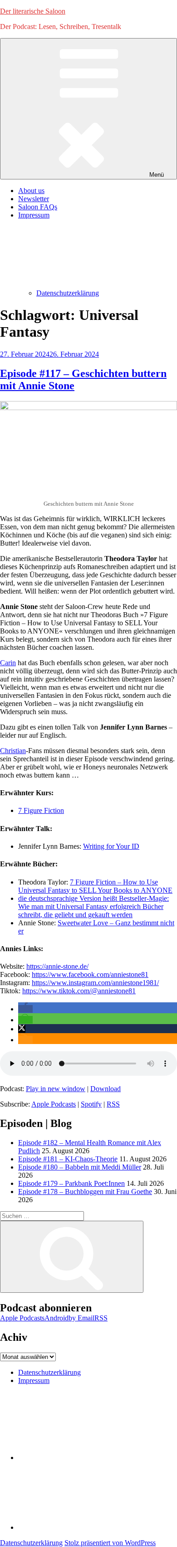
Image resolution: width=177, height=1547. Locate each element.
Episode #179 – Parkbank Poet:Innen (71, 1183)
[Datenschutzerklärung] (86, 1457)
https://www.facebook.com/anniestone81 (90, 974)
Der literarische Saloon (32, 11)
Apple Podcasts (53, 1104)
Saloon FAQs (37, 207)
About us (31, 190)
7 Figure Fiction (41, 810)
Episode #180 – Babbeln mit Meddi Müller (79, 1167)
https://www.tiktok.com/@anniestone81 (79, 991)
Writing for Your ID (111, 846)
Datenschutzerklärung (67, 293)
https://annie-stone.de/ (57, 966)
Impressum (33, 1380)
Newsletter (33, 199)
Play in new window (55, 1089)
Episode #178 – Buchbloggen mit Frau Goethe (85, 1191)
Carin (8, 663)
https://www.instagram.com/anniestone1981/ (95, 982)
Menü (156, 174)
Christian (13, 750)
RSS (113, 1104)
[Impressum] (86, 1527)
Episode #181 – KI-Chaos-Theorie (68, 1159)
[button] (25, 1009)
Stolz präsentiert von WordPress (110, 1543)
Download (105, 1089)
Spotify (91, 1104)
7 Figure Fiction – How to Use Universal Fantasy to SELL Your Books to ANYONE (95, 886)
